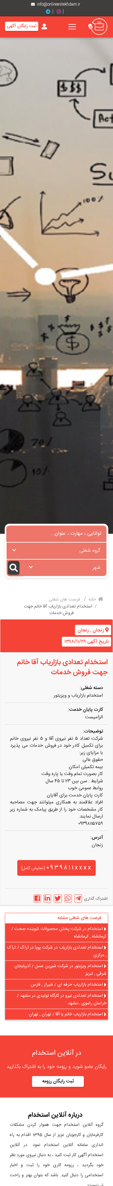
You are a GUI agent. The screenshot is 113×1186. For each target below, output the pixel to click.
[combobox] (56, 550)
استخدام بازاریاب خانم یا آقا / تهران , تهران (66, 1014)
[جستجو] (15, 568)
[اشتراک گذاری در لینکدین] (47, 898)
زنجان (98, 630)
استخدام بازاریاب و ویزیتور (78, 695)
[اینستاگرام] (61, 12)
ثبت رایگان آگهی (21, 26)
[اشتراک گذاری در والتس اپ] (68, 898)
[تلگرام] (50, 12)
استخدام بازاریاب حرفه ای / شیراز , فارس (67, 985)
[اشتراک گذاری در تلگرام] (78, 898)
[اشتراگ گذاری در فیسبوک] (37, 898)
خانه (93, 599)
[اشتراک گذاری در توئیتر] (57, 898)
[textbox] (56, 549)
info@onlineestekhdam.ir (58, 4)
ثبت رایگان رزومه (58, 1081)
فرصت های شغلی (65, 599)
